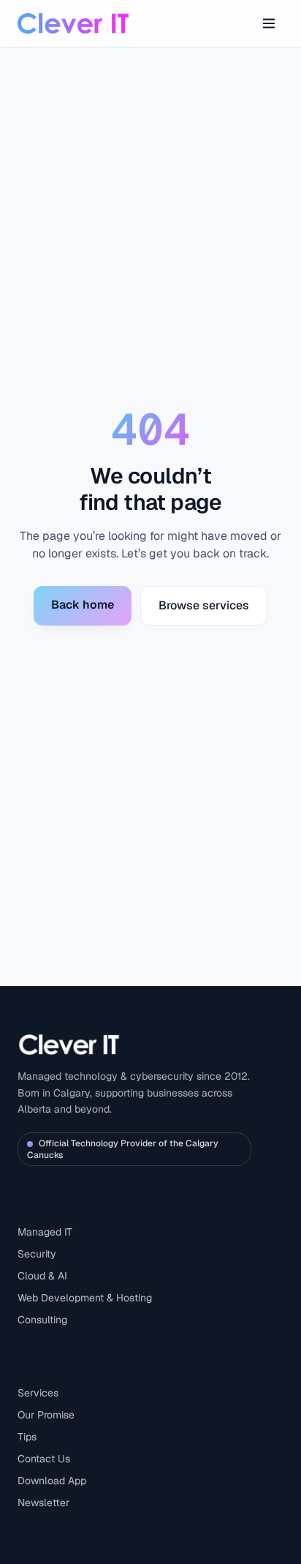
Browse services (204, 605)
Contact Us (44, 1458)
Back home (82, 604)
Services (38, 1392)
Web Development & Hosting (85, 1297)
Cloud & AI (42, 1275)
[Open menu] (268, 23)
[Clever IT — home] (73, 23)
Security (37, 1253)
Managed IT (45, 1231)
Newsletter (43, 1502)
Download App (52, 1480)
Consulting (42, 1319)
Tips (27, 1436)
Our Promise (46, 1414)
